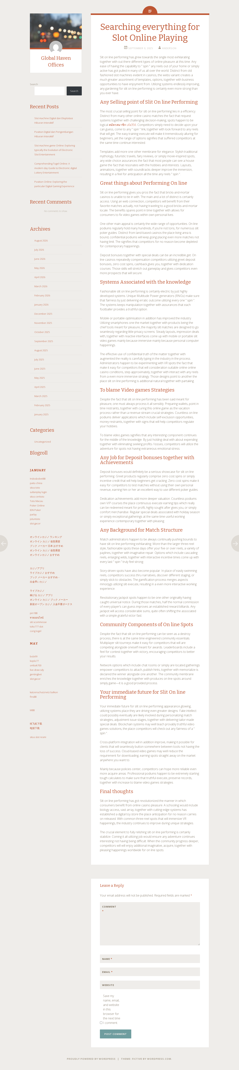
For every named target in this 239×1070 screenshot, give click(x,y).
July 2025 (39, 359)
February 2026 (42, 295)
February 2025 (42, 405)
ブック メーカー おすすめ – (45, 577)
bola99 (33, 656)
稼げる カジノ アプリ (41, 595)
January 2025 (41, 414)
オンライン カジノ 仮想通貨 (45, 541)
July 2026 (39, 249)
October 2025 (42, 332)
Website (108, 985)
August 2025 (41, 350)
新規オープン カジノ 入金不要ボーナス (51, 604)
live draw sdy (37, 670)
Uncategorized (42, 441)
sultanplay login (38, 492)
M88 (32, 710)
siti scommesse (38, 622)
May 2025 (39, 377)
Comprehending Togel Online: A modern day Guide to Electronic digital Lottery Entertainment (55, 168)
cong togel (35, 631)
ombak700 (35, 665)
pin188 (33, 613)
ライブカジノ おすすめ (42, 572)
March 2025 (40, 396)
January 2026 (41, 304)
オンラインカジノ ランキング (46, 537)
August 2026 (41, 240)
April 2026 (39, 277)
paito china (36, 483)
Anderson (169, 48)
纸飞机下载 (36, 723)
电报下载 (35, 728)
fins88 (33, 696)
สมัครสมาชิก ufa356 (122, 125)
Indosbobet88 (37, 478)
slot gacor (35, 523)
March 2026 (40, 286)
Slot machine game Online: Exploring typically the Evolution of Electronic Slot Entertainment (54, 150)
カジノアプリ (37, 568)
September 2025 (43, 341)
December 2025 (43, 313)
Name (107, 959)
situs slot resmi (38, 737)
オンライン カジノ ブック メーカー (49, 599)
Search (34, 84)
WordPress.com (159, 1058)
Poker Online (37, 505)
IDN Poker (35, 510)
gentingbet (36, 674)
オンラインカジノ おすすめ (45, 554)
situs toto (35, 487)
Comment (109, 909)
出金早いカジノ (38, 581)
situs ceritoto (37, 496)
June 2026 (39, 258)
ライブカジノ (37, 590)
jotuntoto (35, 519)
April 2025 (39, 387)
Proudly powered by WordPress (91, 1058)
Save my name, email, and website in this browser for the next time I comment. (111, 1009)
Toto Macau (36, 501)
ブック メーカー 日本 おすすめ (46, 546)
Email (107, 972)
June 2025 (39, 368)
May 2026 (39, 268)
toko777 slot (36, 626)
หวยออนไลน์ (37, 617)
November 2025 (43, 323)
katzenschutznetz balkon (44, 692)
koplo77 (34, 661)
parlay (33, 514)
